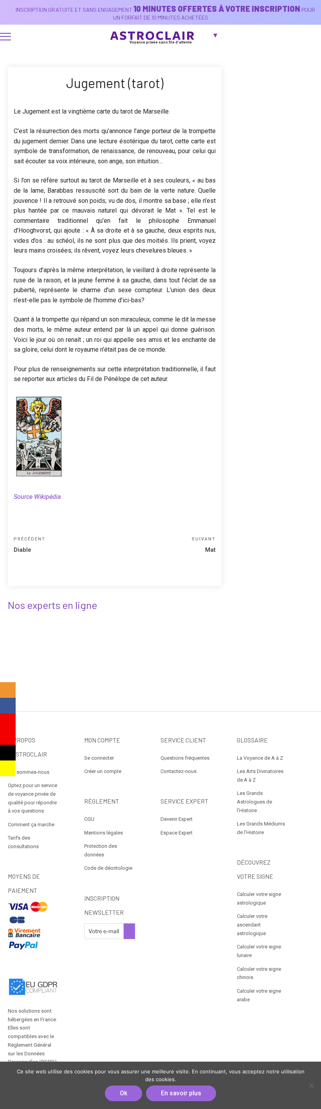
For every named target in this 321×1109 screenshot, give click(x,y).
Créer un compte (102, 771)
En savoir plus (181, 1093)
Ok (123, 1093)
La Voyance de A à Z (260, 758)
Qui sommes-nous (28, 772)
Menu (5, 36)
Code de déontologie (108, 868)
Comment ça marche (31, 824)
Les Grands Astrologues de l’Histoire (254, 801)
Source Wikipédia (37, 496)
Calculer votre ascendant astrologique (252, 924)
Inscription (129, 931)
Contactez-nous (178, 771)
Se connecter (99, 758)
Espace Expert (176, 833)
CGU (89, 819)
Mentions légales (103, 833)
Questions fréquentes (184, 758)
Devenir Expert (176, 819)
